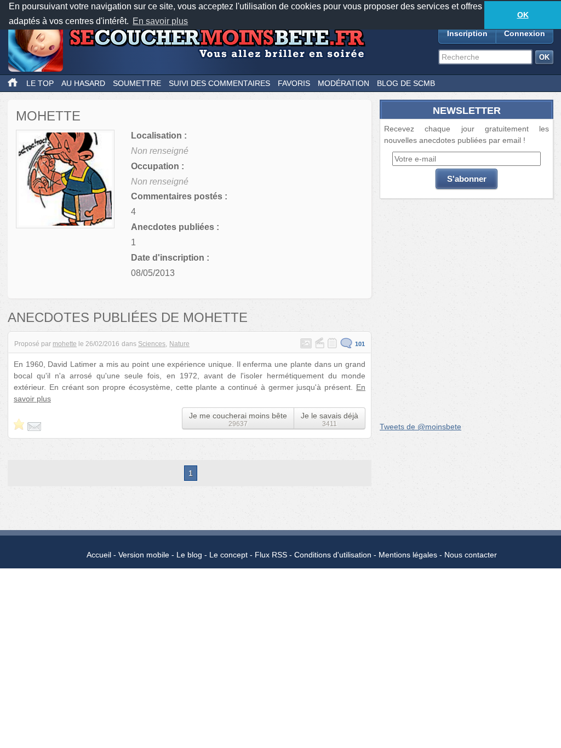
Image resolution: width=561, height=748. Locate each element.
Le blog (189, 554)
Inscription (467, 33)
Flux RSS (271, 554)
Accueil (99, 554)
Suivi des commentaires (219, 83)
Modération (343, 83)
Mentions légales (408, 554)
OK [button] (523, 14)
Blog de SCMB (406, 83)
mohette (65, 344)
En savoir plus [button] (160, 21)
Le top (40, 83)
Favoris (294, 83)
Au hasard (83, 83)
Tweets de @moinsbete (420, 426)
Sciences (151, 344)
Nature (179, 344)
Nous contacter (470, 554)
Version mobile (143, 554)
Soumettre (137, 83)
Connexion (524, 33)
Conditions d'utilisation (332, 554)
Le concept (228, 554)
